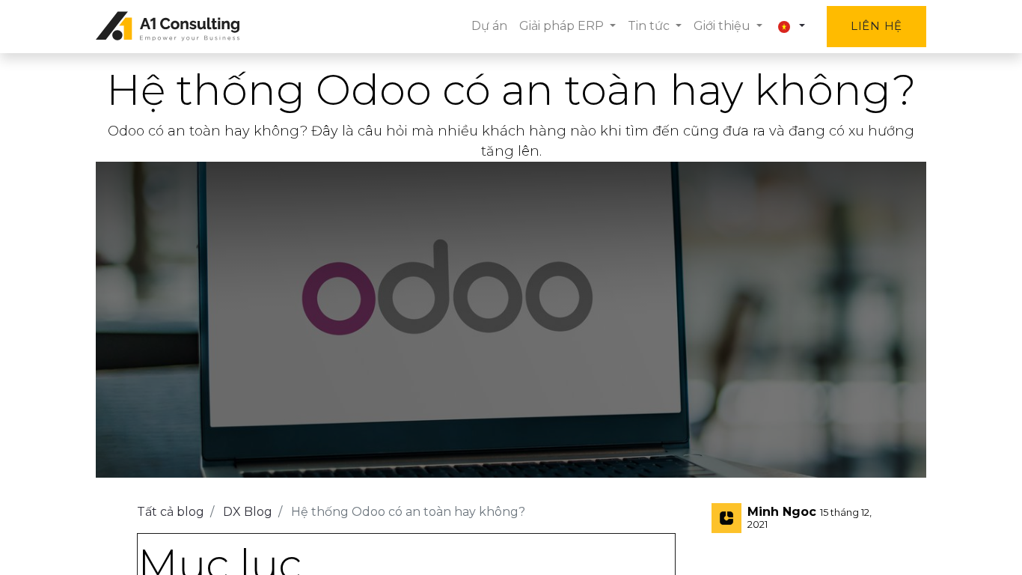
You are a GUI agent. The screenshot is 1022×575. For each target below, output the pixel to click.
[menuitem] (489, 26)
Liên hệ (876, 26)
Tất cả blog (170, 512)
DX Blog (247, 512)
